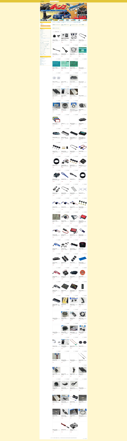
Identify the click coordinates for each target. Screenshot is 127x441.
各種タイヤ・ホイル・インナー (43, 47)
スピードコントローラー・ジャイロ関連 (73, 25)
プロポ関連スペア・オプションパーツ (66, 22)
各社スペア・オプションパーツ (43, 35)
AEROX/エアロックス (42, 61)
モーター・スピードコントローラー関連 (44, 41)
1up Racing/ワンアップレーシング (43, 57)
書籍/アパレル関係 (42, 53)
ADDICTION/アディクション (43, 60)
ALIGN (41, 62)
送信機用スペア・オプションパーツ (56, 24)
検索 (58, 1)
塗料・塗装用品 (42, 42)
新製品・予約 (41, 30)
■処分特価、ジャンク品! (42, 54)
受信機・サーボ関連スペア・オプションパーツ (65, 25)
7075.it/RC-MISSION (42, 58)
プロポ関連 (58, 22)
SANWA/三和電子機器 (77, 22)
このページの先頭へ (85, 438)
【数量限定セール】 (42, 29)
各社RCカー (41, 34)
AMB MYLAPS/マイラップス (43, 63)
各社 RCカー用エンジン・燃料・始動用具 (44, 43)
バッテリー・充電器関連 (81, 24)
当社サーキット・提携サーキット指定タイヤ (45, 48)
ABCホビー (41, 59)
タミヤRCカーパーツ (42, 33)
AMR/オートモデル (42, 64)
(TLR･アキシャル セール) (43, 52)
